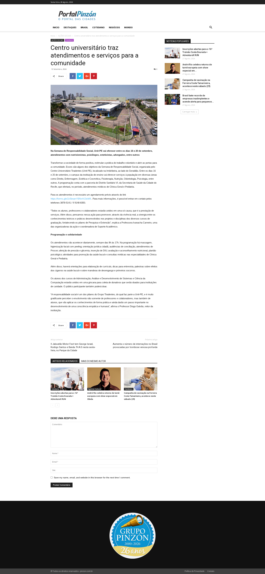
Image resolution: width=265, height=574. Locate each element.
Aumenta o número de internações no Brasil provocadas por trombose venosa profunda (135, 346)
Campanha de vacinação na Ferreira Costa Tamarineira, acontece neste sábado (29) (140, 396)
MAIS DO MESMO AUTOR (93, 361)
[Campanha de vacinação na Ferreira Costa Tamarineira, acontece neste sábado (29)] (140, 378)
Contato (210, 571)
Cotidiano (98, 27)
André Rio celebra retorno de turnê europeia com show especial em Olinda (103, 396)
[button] (210, 27)
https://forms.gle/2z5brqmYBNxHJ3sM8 (71, 198)
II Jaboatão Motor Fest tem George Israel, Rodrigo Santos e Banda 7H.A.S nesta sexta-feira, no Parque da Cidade (73, 347)
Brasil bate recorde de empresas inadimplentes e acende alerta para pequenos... (198, 98)
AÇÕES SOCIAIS (64, 36)
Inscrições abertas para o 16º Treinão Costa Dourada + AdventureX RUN (64, 396)
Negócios (114, 27)
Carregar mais (188, 111)
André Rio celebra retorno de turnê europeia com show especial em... (197, 67)
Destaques (70, 27)
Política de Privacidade (194, 571)
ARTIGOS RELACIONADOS (65, 361)
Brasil (84, 27)
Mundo (128, 27)
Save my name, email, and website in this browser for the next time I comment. (92, 477)
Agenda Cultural (94, 389)
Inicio (56, 27)
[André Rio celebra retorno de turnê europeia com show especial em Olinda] (104, 378)
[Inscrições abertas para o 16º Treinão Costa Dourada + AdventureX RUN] (67, 378)
